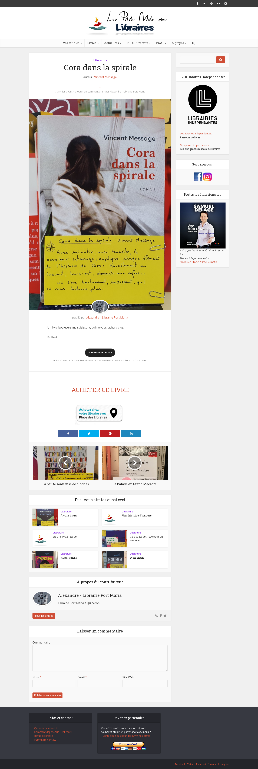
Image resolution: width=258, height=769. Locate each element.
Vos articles (71, 43)
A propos (178, 43)
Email (82, 677)
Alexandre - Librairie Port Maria (127, 91)
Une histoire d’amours (137, 515)
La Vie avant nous (65, 536)
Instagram (223, 764)
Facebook (180, 764)
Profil (160, 43)
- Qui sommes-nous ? (45, 728)
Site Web (128, 677)
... (100, 87)
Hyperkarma (69, 557)
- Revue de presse (43, 735)
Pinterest (201, 764)
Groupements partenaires (194, 145)
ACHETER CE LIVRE (100, 390)
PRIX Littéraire (137, 43)
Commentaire (41, 642)
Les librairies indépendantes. (196, 133)
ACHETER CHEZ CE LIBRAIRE (100, 352)
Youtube (212, 764)
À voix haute (69, 515)
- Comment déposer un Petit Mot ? (52, 732)
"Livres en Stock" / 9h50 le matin (198, 262)
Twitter (190, 764)
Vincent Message (105, 77)
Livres (91, 43)
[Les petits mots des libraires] (129, 23)
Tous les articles (44, 615)
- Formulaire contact (44, 739)
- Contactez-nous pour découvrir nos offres (125, 735)
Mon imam (137, 557)
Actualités (111, 43)
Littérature (100, 60)
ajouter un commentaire (89, 91)
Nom (36, 677)
